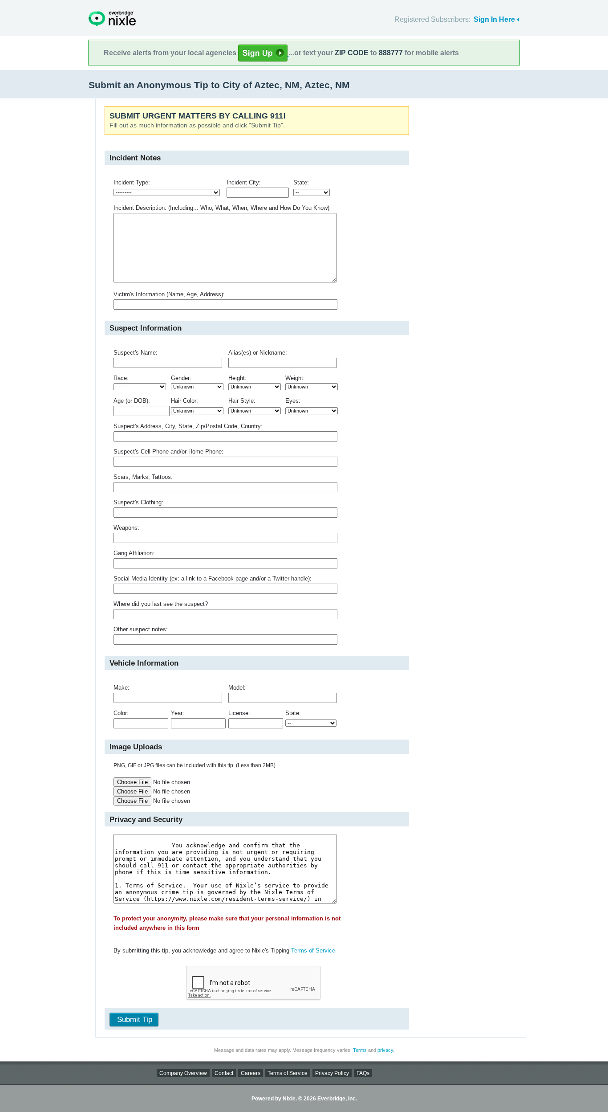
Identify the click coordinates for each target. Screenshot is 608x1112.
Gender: (181, 378)
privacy (385, 1050)
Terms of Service (313, 950)
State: (301, 182)
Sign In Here (494, 19)
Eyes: (292, 400)
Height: (237, 378)
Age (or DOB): (131, 400)
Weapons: (126, 527)
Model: (237, 687)
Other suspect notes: (140, 629)
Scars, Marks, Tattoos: (143, 477)
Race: (121, 378)
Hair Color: (184, 400)
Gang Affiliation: (133, 553)
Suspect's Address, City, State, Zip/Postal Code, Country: (188, 426)
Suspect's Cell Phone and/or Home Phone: (168, 451)
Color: (121, 713)
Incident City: (244, 182)
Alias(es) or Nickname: (257, 352)
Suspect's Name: (135, 352)
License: (239, 713)
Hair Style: (241, 400)
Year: (177, 713)
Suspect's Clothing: (138, 502)
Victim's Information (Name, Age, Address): (169, 294)
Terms (360, 1050)
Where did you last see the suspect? (160, 604)
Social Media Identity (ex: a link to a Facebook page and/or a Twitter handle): (212, 578)
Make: (121, 687)
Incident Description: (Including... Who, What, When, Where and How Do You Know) (221, 207)
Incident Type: (131, 182)
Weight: (295, 378)
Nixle (112, 18)
